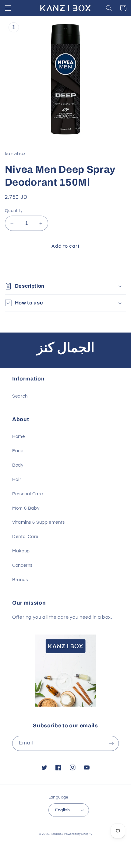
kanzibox (57, 834)
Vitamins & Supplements (38, 522)
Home (18, 436)
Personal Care (27, 494)
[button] (8, 8)
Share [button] (18, 265)
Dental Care (25, 536)
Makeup (21, 551)
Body (17, 465)
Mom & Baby (25, 508)
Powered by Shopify (78, 834)
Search (20, 396)
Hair (16, 479)
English (62, 810)
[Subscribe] (111, 743)
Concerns (22, 565)
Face (17, 451)
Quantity (14, 211)
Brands (20, 579)
